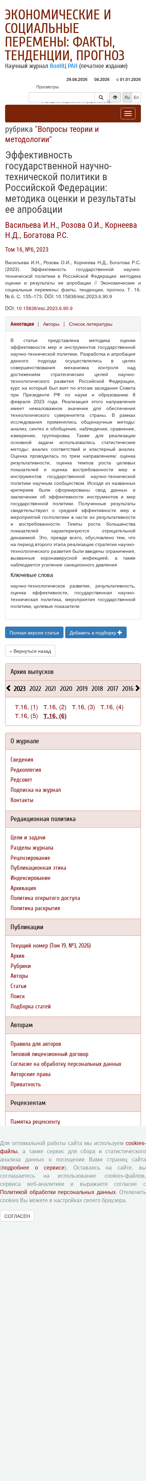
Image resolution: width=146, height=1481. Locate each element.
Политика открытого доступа (45, 898)
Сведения (22, 759)
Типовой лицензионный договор (49, 1054)
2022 (35, 689)
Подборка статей (31, 1006)
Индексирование (31, 878)
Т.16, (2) (55, 706)
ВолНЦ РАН (63, 66)
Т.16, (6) (55, 715)
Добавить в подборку (93, 632)
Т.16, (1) (26, 706)
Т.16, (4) (112, 706)
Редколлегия (26, 769)
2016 (127, 689)
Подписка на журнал (36, 790)
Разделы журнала (32, 847)
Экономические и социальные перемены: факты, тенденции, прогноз (65, 35)
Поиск (18, 996)
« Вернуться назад (30, 650)
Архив (17, 955)
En (136, 97)
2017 (112, 689)
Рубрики (21, 966)
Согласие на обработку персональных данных (66, 1064)
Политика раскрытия (35, 908)
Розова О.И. (81, 225)
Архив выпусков (32, 672)
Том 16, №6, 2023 (27, 249)
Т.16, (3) (83, 706)
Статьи (18, 986)
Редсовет (21, 779)
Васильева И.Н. (31, 225)
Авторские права (31, 1074)
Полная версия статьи (34, 632)
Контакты (22, 800)
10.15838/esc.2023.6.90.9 (44, 308)
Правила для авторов (36, 1044)
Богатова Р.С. (46, 235)
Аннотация (22, 324)
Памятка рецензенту (35, 1121)
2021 (50, 689)
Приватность (26, 1084)
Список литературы (90, 323)
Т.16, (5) (26, 715)
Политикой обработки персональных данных (58, 1192)
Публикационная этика (38, 867)
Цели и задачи (28, 837)
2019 (82, 689)
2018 (97, 689)
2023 (19, 689)
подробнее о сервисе (33, 1168)
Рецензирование (30, 858)
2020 (66, 689)
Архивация (23, 888)
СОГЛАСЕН (17, 1215)
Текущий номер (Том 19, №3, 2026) (51, 945)
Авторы (51, 323)
